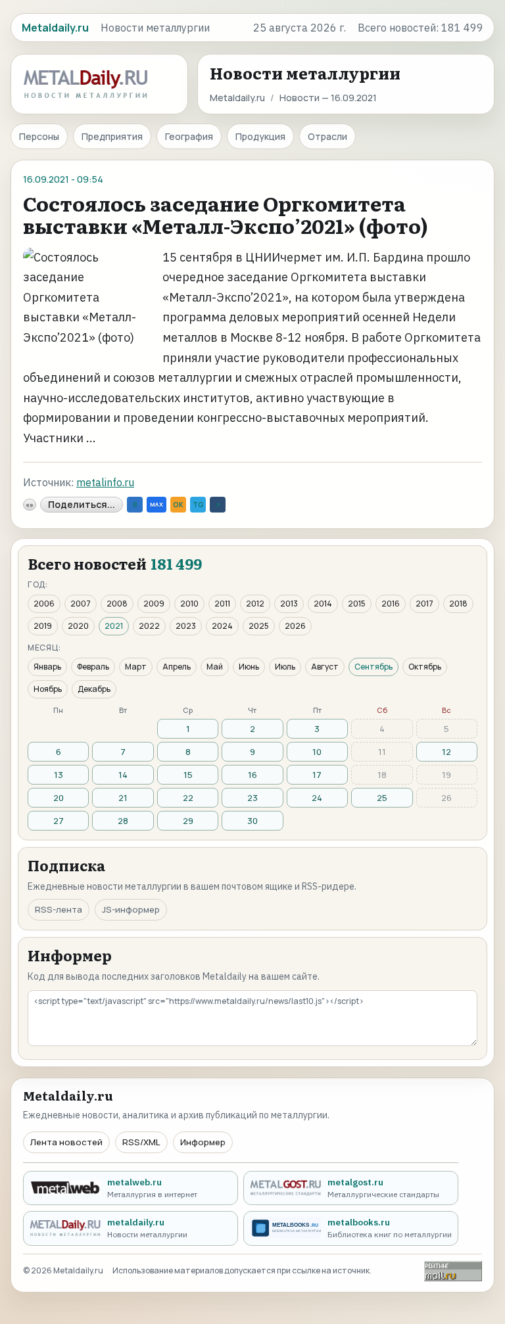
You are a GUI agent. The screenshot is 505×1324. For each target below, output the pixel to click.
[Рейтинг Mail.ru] (453, 1271)
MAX (156, 504)
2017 (424, 603)
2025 (259, 625)
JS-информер (131, 909)
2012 (255, 603)
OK (178, 504)
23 (252, 798)
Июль (285, 666)
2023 (186, 625)
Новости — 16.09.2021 (328, 97)
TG (198, 504)
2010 (189, 603)
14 (123, 775)
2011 (222, 603)
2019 (43, 625)
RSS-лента (58, 909)
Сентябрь (373, 666)
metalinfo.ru (105, 482)
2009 (153, 603)
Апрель (176, 666)
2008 (117, 603)
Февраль (93, 666)
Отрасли (327, 136)
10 (317, 752)
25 (382, 798)
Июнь (249, 666)
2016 (390, 603)
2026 (295, 625)
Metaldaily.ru (237, 97)
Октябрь (424, 666)
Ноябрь (48, 689)
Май (214, 666)
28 (123, 821)
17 (317, 775)
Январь (47, 666)
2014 (323, 603)
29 (188, 821)
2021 (114, 625)
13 (58, 775)
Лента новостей (66, 1142)
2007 (80, 603)
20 (58, 798)
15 (188, 775)
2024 (222, 625)
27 (58, 821)
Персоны (39, 136)
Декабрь (94, 689)
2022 (149, 625)
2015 (357, 603)
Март (136, 666)
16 (252, 775)
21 (123, 798)
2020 (78, 625)
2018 (458, 603)
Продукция (260, 136)
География (189, 136)
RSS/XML (141, 1142)
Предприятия (112, 136)
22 (188, 798)
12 (446, 752)
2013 (289, 603)
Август (325, 666)
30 (252, 821)
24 (317, 798)
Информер (203, 1142)
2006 (44, 603)
